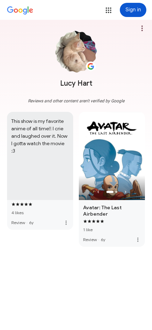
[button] (108, 10)
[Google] (20, 10)
